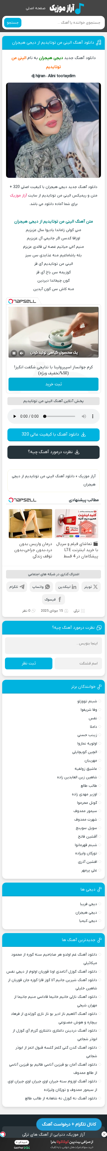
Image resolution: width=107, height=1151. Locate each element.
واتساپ (38, 587)
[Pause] (14, 353)
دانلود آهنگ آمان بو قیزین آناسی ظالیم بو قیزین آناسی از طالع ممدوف (53, 1069)
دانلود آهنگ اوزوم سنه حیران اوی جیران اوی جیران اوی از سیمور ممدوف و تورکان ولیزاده (52, 1086)
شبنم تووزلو (87, 701)
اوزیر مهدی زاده (84, 794)
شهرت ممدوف (85, 819)
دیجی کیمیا (88, 920)
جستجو (13, 22)
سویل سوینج (86, 828)
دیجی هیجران (86, 912)
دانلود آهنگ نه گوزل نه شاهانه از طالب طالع (61, 1098)
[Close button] (104, 1134)
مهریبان (91, 760)
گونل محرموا (87, 802)
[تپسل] (10, 301)
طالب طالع (89, 785)
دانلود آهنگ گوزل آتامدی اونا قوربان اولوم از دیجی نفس (51, 971)
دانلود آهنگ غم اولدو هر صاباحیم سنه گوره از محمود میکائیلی (54, 959)
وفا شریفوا (89, 709)
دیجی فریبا (88, 904)
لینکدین (64, 587)
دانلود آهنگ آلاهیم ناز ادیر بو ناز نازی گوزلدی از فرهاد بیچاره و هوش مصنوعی (54, 1018)
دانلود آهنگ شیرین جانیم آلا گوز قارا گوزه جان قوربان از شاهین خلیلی (52, 984)
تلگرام (13, 587)
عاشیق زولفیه (86, 768)
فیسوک (50, 599)
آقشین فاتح (87, 836)
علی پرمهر (89, 870)
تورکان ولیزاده (86, 853)
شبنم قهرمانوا (86, 845)
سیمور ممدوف (85, 811)
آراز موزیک (18, 195)
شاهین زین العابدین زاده (77, 777)
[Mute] (21, 353)
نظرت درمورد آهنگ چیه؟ (50, 452)
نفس (93, 718)
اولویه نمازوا (87, 743)
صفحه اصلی (36, 8)
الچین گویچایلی (84, 752)
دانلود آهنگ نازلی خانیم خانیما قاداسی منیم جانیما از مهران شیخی (55, 1001)
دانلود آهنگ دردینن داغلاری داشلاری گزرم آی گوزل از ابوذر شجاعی (55, 1035)
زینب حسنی (87, 735)
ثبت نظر (29, 663)
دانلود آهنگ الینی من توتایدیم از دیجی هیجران (53, 42)
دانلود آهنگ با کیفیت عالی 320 (50, 434)
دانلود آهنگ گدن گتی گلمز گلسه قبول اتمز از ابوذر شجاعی (56, 1052)
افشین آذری (87, 861)
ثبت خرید (53, 384)
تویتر (88, 587)
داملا (93, 726)
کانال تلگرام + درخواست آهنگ (69, 1124)
